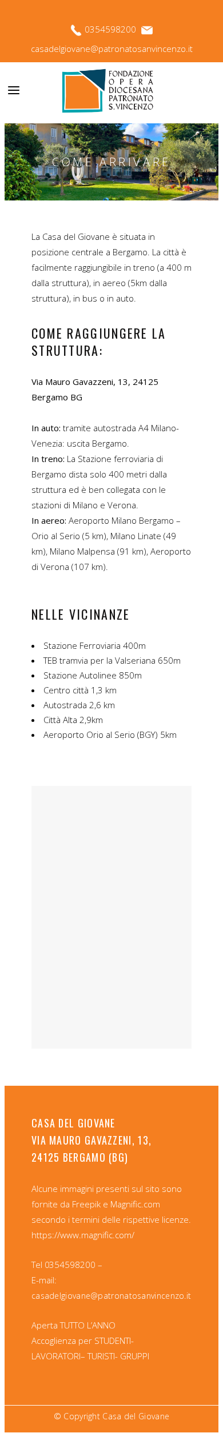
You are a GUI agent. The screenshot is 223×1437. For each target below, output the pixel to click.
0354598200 (111, 29)
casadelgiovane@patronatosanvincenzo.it (112, 48)
